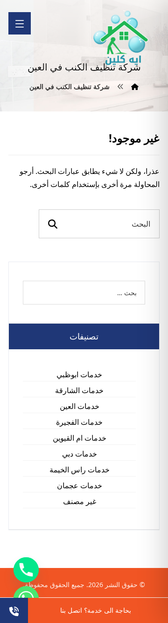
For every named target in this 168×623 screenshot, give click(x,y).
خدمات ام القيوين (79, 438)
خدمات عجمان (79, 485)
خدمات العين (79, 406)
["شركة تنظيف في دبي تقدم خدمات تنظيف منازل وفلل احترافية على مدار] (121, 38)
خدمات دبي (79, 454)
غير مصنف (79, 501)
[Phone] (26, 569)
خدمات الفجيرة (79, 422)
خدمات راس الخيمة (79, 469)
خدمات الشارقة (79, 390)
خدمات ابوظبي (79, 374)
